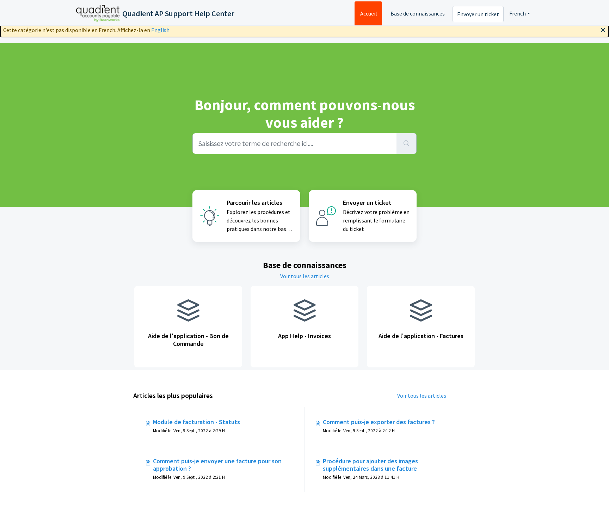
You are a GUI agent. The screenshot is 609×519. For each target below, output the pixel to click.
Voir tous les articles (304, 276)
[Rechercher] (406, 143)
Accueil (368, 13)
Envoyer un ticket (478, 14)
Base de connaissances (417, 13)
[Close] (603, 29)
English (160, 29)
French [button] (517, 13)
